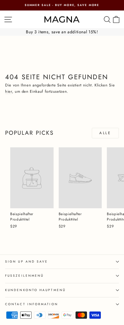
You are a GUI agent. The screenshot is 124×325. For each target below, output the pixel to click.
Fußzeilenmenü (24, 275)
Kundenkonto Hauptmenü (35, 290)
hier (8, 91)
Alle (105, 133)
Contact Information (31, 304)
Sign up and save (26, 261)
